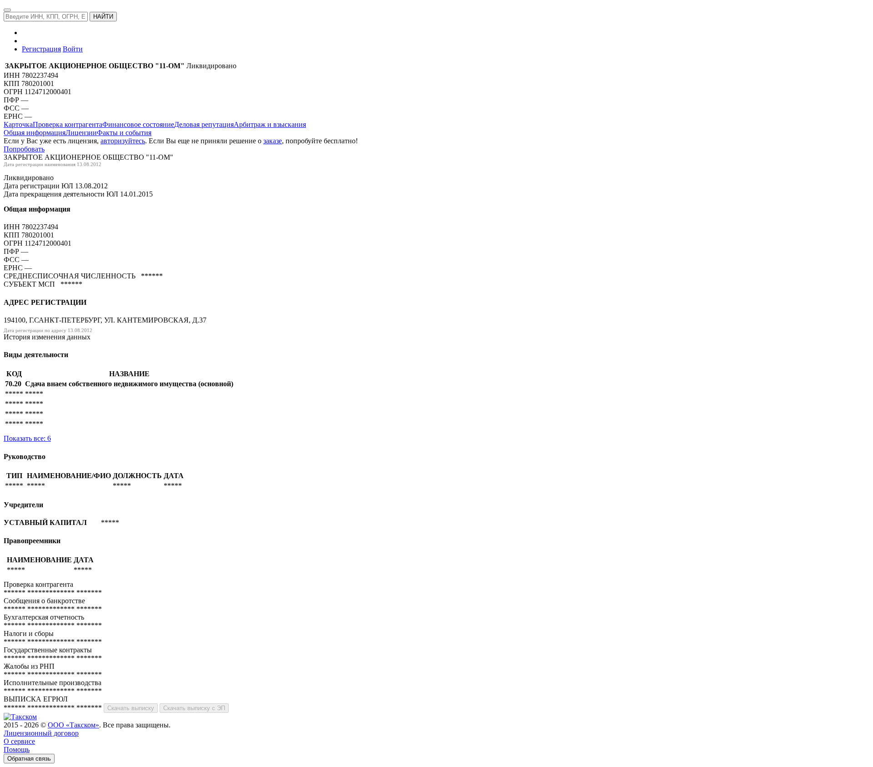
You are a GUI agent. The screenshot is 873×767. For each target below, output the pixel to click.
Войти (73, 49)
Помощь (17, 749)
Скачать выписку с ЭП (194, 708)
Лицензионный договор (41, 733)
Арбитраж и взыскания (270, 124)
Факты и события (124, 132)
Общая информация (34, 132)
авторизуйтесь (122, 141)
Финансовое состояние (138, 124)
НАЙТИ (103, 16)
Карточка (18, 124)
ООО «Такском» (73, 725)
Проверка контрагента (67, 124)
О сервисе (19, 741)
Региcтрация (41, 49)
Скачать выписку (130, 708)
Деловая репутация (204, 124)
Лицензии (81, 132)
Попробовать (24, 149)
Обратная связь (29, 758)
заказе (272, 141)
